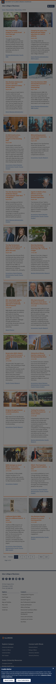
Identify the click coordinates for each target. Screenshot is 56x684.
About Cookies (9, 680)
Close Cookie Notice (23, 680)
